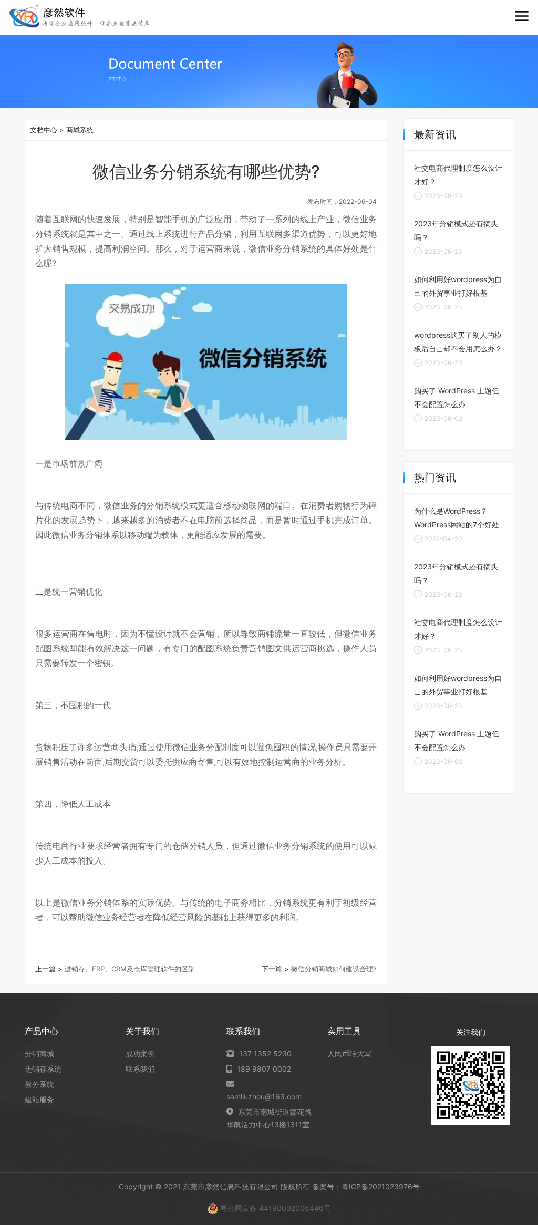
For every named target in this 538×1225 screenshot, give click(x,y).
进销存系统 (43, 1068)
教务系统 (39, 1083)
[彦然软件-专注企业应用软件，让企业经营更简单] (79, 16)
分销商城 (39, 1053)
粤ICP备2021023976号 (381, 1186)
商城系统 (80, 130)
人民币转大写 (349, 1053)
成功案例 (140, 1053)
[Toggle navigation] (522, 16)
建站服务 (39, 1099)
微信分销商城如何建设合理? (334, 968)
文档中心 (43, 130)
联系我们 (140, 1068)
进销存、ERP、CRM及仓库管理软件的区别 (130, 968)
